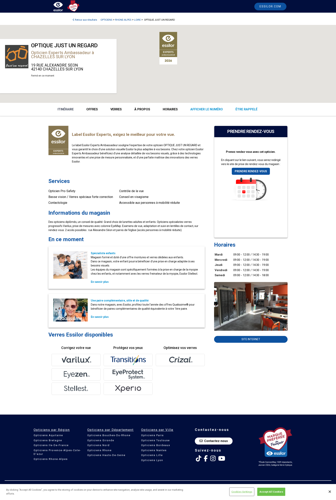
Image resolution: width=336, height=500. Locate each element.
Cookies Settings (241, 491)
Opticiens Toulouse (155, 440)
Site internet (251, 339)
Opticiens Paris (152, 435)
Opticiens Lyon (152, 460)
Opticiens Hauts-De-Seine (106, 455)
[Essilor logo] (62, 7)
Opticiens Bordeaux (155, 445)
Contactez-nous (216, 441)
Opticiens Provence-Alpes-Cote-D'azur (57, 452)
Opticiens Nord (98, 445)
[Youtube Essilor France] (221, 458)
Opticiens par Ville (157, 430)
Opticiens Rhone (99, 450)
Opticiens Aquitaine (48, 435)
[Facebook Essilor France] (206, 458)
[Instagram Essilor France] (213, 458)
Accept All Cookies (271, 491)
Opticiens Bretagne (48, 440)
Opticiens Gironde (100, 440)
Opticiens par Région (52, 430)
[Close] (330, 491)
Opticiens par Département (110, 430)
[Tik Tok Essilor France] (198, 458)
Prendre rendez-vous (251, 171)
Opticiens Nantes (154, 450)
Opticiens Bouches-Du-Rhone (108, 435)
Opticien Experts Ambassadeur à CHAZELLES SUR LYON (62, 54)
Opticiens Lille (152, 455)
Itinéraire (66, 109)
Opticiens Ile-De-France (51, 445)
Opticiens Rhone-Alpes (51, 459)
